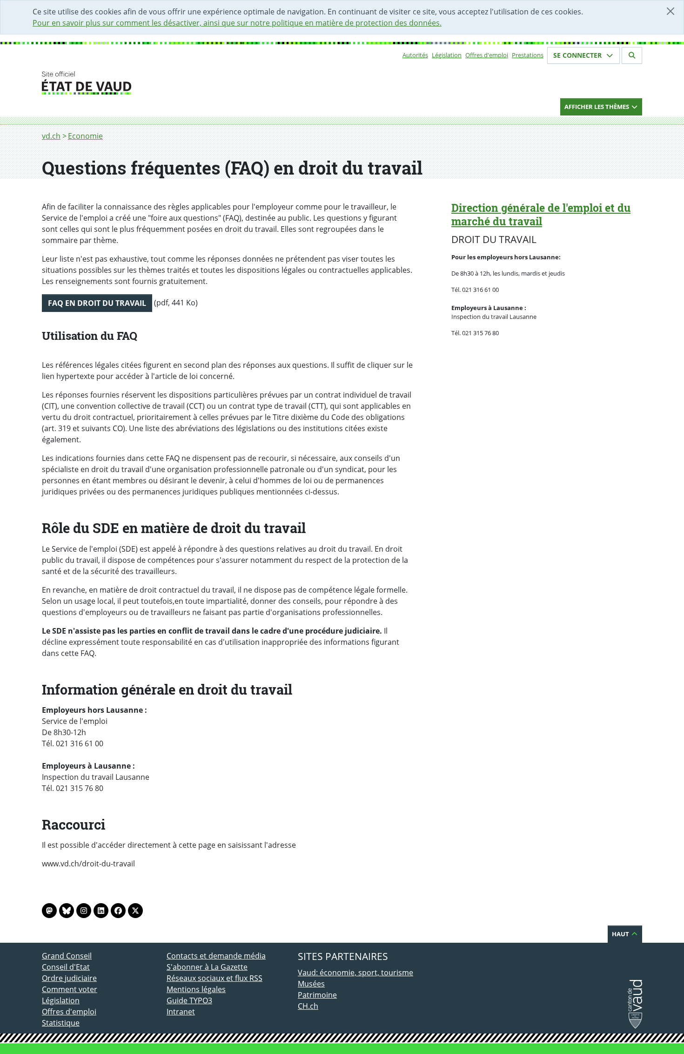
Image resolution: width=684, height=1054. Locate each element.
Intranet (181, 1012)
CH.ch (308, 1006)
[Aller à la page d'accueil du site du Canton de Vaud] (163, 83)
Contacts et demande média (216, 956)
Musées (311, 984)
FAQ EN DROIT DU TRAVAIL (97, 303)
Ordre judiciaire (69, 978)
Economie (85, 136)
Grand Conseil (67, 956)
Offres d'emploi (486, 55)
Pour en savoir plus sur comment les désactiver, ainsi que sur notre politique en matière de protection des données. (237, 23)
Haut (621, 934)
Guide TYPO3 (189, 1000)
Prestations (527, 55)
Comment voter (69, 989)
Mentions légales (196, 989)
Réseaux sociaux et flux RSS (214, 978)
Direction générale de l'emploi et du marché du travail (540, 214)
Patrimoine (317, 995)
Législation (447, 55)
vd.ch (51, 136)
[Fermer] (670, 11)
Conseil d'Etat (66, 967)
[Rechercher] (632, 55)
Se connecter (578, 55)
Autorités (415, 55)
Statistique (61, 1023)
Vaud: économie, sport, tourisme (355, 972)
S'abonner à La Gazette (207, 967)
